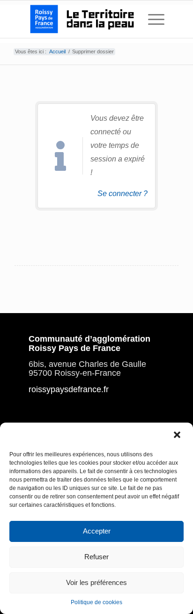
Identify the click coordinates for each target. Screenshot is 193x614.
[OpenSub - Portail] (83, 19)
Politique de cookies (96, 602)
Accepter (97, 531)
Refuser (96, 557)
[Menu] (151, 19)
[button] (178, 435)
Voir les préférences (96, 582)
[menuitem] (151, 19)
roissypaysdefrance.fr (69, 389)
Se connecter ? (122, 193)
